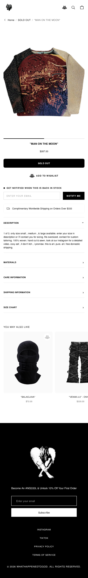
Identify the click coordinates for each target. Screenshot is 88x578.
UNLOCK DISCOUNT (44, 331)
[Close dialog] (77, 248)
